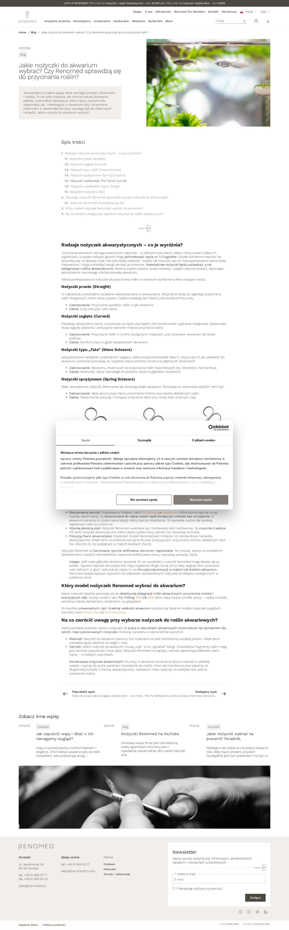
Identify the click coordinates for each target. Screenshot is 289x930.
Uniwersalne (102, 21)
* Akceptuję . (199, 888)
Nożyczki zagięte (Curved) (88, 164)
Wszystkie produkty (57, 21)
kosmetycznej (115, 612)
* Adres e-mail (185, 874)
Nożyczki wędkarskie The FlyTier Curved (98, 181)
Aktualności (163, 11)
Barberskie (155, 21)
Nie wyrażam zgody (143, 499)
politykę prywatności (208, 888)
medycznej (91, 612)
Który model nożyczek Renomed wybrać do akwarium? (104, 208)
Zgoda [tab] (85, 440)
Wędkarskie (121, 21)
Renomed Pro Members (189, 11)
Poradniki (43, 726)
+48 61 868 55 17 (35, 875)
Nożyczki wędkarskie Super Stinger (95, 186)
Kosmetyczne (81, 21)
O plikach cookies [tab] (203, 440)
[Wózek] (256, 21)
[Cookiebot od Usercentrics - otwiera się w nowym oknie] (211, 428)
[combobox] (231, 20)
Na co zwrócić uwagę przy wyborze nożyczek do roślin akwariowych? (115, 214)
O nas (148, 11)
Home (22, 32)
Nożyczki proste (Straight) (87, 159)
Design (137, 11)
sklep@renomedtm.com (78, 871)
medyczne (170, 512)
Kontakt (213, 11)
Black (169, 21)
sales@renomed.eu (32, 886)
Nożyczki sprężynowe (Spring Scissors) (98, 175)
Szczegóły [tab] (144, 440)
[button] (248, 11)
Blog (33, 32)
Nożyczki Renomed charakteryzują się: (97, 203)
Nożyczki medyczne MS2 (87, 192)
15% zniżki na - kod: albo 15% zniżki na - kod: (144, 3)
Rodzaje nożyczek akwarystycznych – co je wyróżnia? (103, 153)
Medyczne (138, 21)
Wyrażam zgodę (201, 499)
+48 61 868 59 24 (36, 879)
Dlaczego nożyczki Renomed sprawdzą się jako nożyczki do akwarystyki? (116, 197)
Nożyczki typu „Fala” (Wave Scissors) (95, 170)
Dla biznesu (229, 11)
